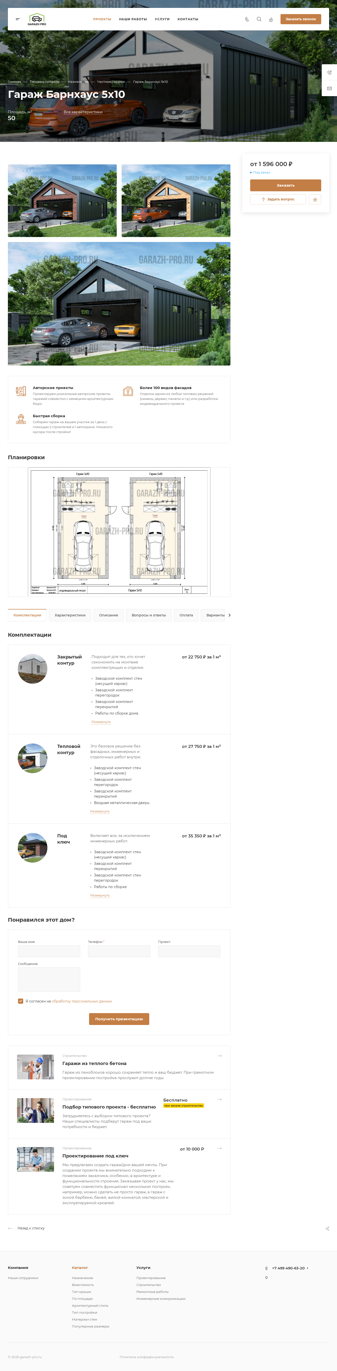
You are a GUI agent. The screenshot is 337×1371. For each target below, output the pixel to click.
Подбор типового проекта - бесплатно (109, 1107)
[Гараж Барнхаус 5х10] (62, 200)
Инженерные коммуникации (161, 1299)
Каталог (80, 1267)
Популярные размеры (90, 1326)
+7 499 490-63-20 (288, 1268)
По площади (82, 1299)
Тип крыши (81, 1292)
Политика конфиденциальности (147, 1357)
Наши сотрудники (23, 1278)
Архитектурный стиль (90, 1305)
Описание (108, 615)
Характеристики (70, 615)
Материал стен (84, 1319)
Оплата (186, 615)
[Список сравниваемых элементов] (271, 19)
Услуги (143, 1267)
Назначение (82, 1278)
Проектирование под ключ (95, 1156)
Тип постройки (84, 1312)
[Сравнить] (315, 199)
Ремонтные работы (152, 1292)
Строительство (148, 1285)
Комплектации (27, 615)
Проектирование (151, 1278)
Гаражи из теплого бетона (94, 1063)
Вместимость (83, 1285)
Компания (18, 1267)
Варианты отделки (223, 615)
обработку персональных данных (82, 1001)
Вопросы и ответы (149, 615)
